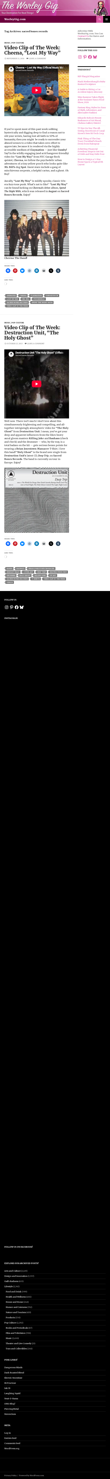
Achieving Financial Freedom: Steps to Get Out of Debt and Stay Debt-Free (91, 151)
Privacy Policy (10, 1475)
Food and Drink (13, 1291)
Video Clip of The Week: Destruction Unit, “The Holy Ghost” (32, 333)
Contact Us (83, 36)
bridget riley (13, 572)
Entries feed (10, 1438)
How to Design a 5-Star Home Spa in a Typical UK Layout (90, 162)
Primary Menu (106, 19)
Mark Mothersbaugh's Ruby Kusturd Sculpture (91, 82)
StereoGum (10, 1414)
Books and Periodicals (17, 1328)
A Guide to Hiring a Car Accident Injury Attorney (90, 90)
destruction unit (58, 572)
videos (10, 582)
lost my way (12, 299)
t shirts (36, 579)
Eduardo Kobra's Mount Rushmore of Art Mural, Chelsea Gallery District (89, 120)
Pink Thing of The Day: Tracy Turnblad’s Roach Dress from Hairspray (90, 141)
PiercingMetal (11, 1409)
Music (7, 43)
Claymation (36, 296)
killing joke (40, 575)
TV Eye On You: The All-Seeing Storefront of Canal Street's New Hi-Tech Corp (91, 131)
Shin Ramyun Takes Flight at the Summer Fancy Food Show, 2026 (91, 100)
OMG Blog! (9, 1403)
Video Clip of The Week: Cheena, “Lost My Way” (32, 50)
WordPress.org (11, 1448)
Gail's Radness (11, 1281)
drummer (11, 575)
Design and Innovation (15, 1276)
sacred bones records (17, 302)
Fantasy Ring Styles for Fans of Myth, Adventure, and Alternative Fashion (92, 110)
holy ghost (25, 575)
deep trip (41, 572)
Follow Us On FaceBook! (18, 1247)
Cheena (23, 296)
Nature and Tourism (16, 1312)
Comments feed (12, 1443)
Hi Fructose (10, 1383)
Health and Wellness (16, 1297)
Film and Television (15, 1333)
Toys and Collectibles (16, 1348)
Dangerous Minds (13, 1367)
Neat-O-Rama (11, 1398)
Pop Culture (17, 43)
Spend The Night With (42, 302)
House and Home (14, 1302)
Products (10, 1317)
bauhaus (20, 569)
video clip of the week (17, 306)
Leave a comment (37, 58)
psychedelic (39, 299)
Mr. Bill (26, 299)
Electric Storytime (13, 1378)
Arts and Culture (12, 1271)
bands (9, 569)
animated (11, 296)
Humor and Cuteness (16, 1307)
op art (53, 575)
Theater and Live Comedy (18, 1343)
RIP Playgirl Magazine (89, 76)
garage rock (52, 296)
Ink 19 (7, 1388)
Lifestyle (8, 1286)
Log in (7, 1433)
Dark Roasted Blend (14, 1372)
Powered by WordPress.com (31, 1475)
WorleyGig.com (15, 19)
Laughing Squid (12, 1393)
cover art (28, 572)
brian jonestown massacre (41, 569)
